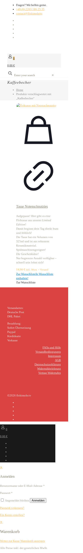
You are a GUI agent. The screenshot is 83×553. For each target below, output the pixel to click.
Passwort (6, 493)
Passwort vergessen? (12, 507)
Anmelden (38, 500)
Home (19, 90)
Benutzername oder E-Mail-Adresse (22, 485)
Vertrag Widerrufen (49, 372)
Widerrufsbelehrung (49, 368)
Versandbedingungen (48, 351)
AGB (58, 360)
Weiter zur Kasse (10, 541)
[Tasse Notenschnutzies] (38, 105)
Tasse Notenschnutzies (32, 206)
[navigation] (41, 531)
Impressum (54, 356)
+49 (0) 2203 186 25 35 (30, 9)
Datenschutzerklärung (48, 364)
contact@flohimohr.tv (29, 13)
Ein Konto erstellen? (12, 515)
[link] (53, 75)
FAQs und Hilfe (51, 347)
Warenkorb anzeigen (32, 541)
